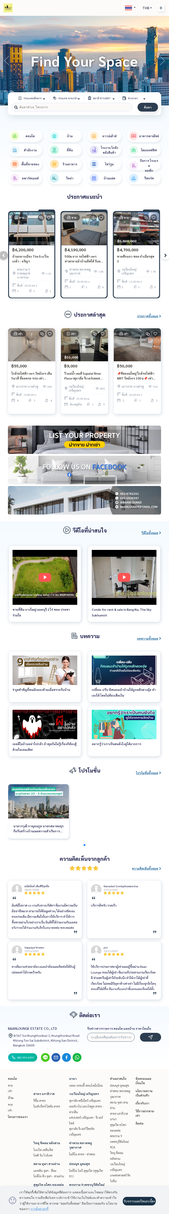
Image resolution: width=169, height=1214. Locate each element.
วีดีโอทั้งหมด (149, 533)
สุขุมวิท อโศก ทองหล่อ (48, 1185)
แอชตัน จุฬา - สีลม (44, 1170)
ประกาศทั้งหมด (147, 316)
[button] (162, 60)
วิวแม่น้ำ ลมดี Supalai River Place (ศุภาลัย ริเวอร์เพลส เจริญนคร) (82, 376)
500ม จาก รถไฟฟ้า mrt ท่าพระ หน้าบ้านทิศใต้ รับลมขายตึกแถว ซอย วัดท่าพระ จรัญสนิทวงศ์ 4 (84, 259)
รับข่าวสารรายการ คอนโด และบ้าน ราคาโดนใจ (119, 1028)
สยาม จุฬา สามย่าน (46, 1164)
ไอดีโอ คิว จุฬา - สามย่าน (48, 1176)
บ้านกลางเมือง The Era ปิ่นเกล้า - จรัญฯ (30, 258)
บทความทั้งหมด (147, 638)
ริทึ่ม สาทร (39, 1100)
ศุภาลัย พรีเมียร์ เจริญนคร (85, 1100)
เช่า (10, 1091)
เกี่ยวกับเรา (142, 1103)
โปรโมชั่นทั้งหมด (147, 773)
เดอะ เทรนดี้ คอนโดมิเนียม (86, 1085)
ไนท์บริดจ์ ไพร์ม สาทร (46, 1106)
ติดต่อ (139, 1123)
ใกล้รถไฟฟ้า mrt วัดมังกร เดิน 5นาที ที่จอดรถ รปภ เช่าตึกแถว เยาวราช (31, 376)
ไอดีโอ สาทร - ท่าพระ (82, 1154)
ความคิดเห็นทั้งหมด (145, 868)
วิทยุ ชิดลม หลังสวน (46, 1143)
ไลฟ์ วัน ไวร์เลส (42, 1155)
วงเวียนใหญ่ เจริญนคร (84, 1094)
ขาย (10, 1085)
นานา (73, 1078)
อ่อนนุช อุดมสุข (79, 1164)
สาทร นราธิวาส (44, 1094)
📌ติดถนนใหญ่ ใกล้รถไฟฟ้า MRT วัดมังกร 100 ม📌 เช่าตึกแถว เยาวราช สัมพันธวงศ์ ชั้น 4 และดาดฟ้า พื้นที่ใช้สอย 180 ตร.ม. (136, 376)
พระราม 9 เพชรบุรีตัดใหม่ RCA (119, 1141)
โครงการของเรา (18, 1117)
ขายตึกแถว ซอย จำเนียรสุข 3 (135, 258)
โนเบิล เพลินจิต (43, 1150)
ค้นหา (148, 107)
